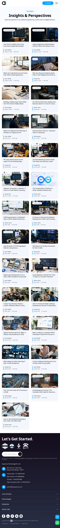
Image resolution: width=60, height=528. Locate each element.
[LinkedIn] (8, 516)
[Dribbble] (16, 516)
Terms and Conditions (19, 458)
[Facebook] (3, 516)
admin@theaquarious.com (14, 487)
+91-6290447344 (20, 474)
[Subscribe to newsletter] (20, 454)
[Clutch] (12, 516)
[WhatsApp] (57, 522)
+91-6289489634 (19, 476)
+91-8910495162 (25, 482)
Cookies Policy (25, 523)
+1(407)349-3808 (17, 479)
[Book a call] (57, 517)
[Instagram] (21, 516)
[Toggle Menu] (56, 3)
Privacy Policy (29, 458)
